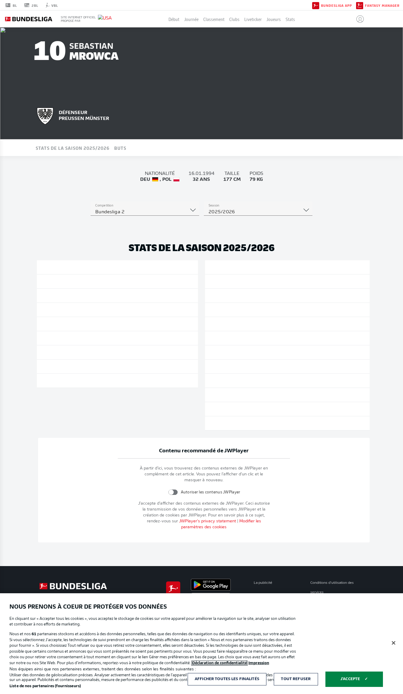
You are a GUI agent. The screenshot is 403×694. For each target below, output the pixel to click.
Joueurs (273, 19)
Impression (258, 663)
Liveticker (253, 19)
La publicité (263, 583)
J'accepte (350, 679)
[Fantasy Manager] (359, 5)
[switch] (172, 492)
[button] (358, 19)
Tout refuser (296, 679)
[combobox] (144, 212)
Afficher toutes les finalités (227, 679)
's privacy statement (207, 521)
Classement (214, 19)
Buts (120, 147)
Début (173, 19)
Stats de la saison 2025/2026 (72, 147)
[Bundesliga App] (315, 5)
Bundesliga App (336, 5)
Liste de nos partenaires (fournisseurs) (45, 686)
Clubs (234, 19)
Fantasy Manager (382, 5)
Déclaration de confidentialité (219, 663)
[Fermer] (393, 642)
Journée (191, 19)
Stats (290, 19)
